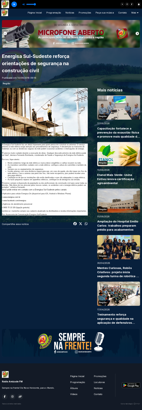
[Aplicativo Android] (139, 4)
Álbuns (74, 388)
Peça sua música (105, 12)
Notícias (69, 12)
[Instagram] (127, 4)
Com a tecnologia (127, 404)
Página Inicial (35, 12)
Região (6, 83)
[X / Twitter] (122, 4)
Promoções (85, 12)
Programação (53, 12)
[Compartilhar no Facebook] (75, 224)
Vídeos (73, 394)
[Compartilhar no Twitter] (80, 224)
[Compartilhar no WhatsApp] (86, 224)
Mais (134, 12)
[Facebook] (132, 4)
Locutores (99, 382)
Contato (122, 12)
